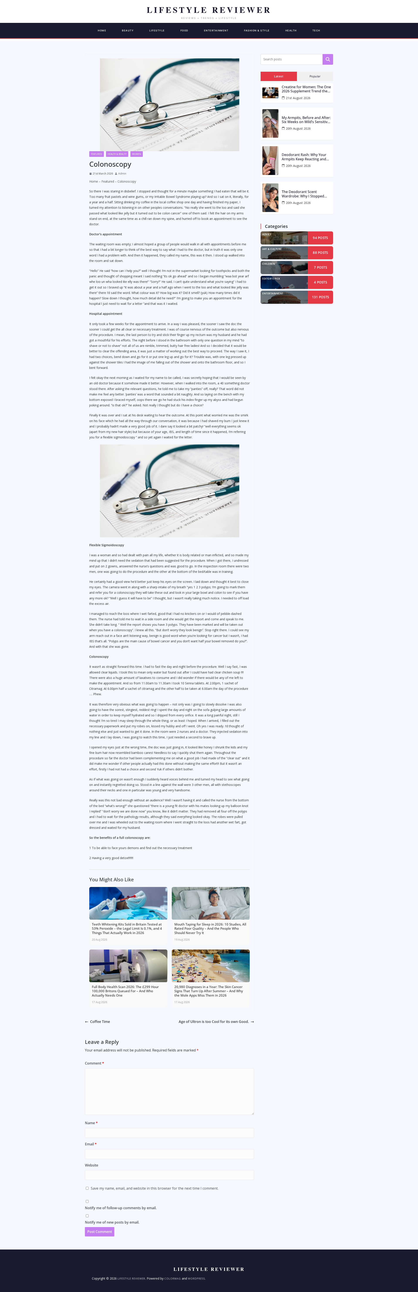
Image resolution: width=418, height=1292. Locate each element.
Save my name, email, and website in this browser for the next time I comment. (154, 1188)
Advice (266, 234)
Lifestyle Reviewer (131, 1278)
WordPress (196, 1278)
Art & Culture (272, 249)
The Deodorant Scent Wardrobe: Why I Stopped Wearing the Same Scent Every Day (303, 194)
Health (291, 30)
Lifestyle (157, 30)
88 (320, 252)
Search (328, 59)
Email (91, 1144)
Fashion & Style (257, 30)
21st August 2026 (298, 98)
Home (102, 30)
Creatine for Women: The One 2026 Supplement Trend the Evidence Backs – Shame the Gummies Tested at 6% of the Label (306, 89)
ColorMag (172, 1278)
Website (91, 1165)
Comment (94, 1063)
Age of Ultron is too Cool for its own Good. (214, 1021)
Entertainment (216, 30)
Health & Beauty (117, 154)
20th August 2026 (298, 128)
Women (136, 154)
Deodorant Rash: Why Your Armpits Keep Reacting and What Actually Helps (304, 157)
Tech (316, 30)
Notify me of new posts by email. (112, 1222)
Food (184, 30)
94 (320, 238)
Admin (122, 173)
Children (268, 263)
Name (91, 1123)
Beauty (128, 30)
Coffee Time (100, 1021)
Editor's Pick (271, 278)
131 (320, 297)
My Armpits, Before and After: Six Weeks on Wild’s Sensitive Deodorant (306, 120)
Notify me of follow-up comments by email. (121, 1208)
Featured (96, 154)
